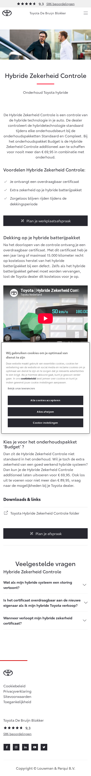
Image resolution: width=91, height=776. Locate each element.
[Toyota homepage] (7, 13)
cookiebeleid (28, 378)
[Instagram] (16, 747)
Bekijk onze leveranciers (21, 388)
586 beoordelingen (60, 4)
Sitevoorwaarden (17, 696)
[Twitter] (43, 747)
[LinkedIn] (25, 747)
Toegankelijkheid (17, 701)
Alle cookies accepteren (45, 400)
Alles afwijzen (45, 411)
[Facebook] (6, 747)
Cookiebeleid (14, 685)
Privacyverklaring (17, 690)
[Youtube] (34, 747)
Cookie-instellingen (45, 423)
